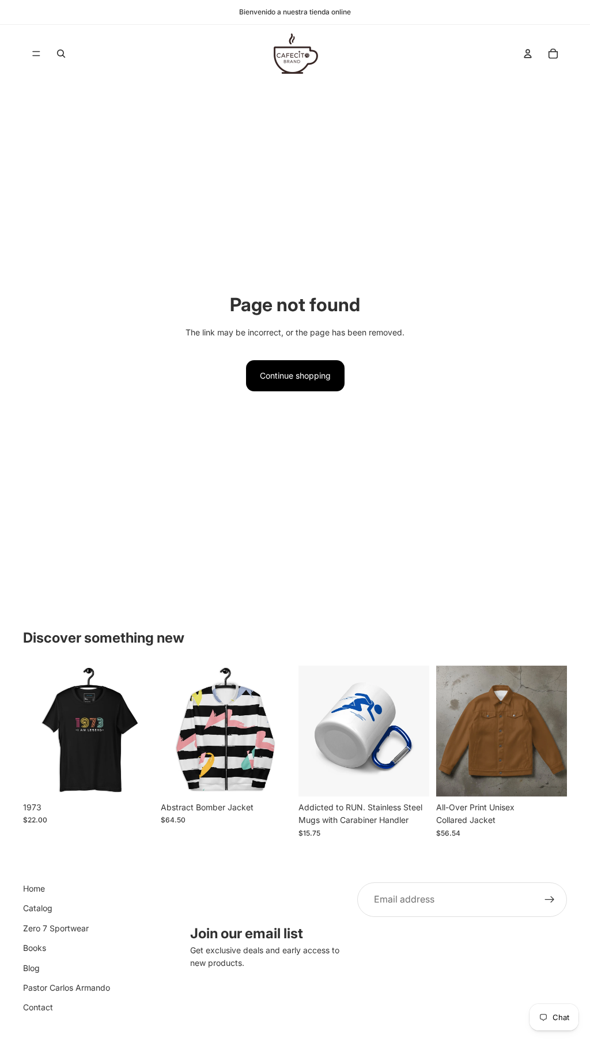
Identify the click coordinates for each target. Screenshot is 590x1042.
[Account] (527, 53)
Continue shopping (295, 375)
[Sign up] (550, 900)
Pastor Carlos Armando (66, 987)
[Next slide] (141, 731)
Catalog (37, 908)
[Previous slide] (35, 731)
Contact (38, 1008)
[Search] (61, 53)
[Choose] (136, 778)
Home (34, 888)
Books (34, 948)
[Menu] (36, 53)
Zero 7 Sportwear (56, 928)
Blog (31, 968)
